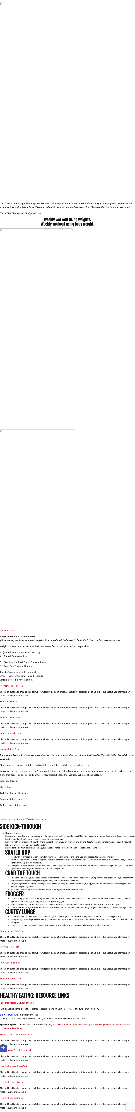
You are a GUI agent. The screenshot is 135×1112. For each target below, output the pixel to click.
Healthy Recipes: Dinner (12, 1098)
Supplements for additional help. (16, 1050)
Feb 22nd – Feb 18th (10, 733)
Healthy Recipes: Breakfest (13, 1066)
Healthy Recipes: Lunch (11, 1082)
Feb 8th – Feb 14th (9, 701)
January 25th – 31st (10, 630)
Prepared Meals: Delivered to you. (17, 1002)
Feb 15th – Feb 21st (10, 717)
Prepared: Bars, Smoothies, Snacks (17, 1034)
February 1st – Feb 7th (11, 685)
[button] (3, 1048)
